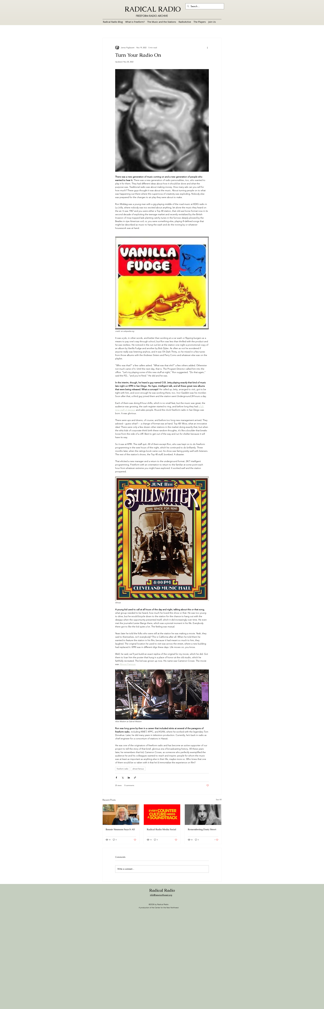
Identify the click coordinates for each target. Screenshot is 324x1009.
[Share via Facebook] (116, 777)
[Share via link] (135, 777)
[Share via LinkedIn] (129, 777)
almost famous (138, 769)
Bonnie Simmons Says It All (120, 829)
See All (218, 799)
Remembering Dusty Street (202, 829)
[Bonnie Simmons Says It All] (121, 814)
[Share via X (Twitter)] (122, 777)
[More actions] (207, 47)
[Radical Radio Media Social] (162, 814)
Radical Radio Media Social (161, 829)
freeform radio (122, 769)
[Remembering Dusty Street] (203, 814)
